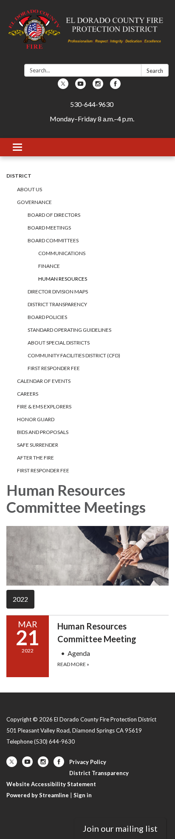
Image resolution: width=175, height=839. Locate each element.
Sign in (82, 795)
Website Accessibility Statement (51, 784)
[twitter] (63, 86)
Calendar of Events (44, 381)
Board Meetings (49, 227)
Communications (61, 253)
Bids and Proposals (42, 432)
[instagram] (98, 86)
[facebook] (115, 86)
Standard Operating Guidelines (69, 330)
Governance (34, 202)
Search (155, 70)
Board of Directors (54, 215)
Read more (73, 664)
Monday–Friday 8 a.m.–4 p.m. (92, 119)
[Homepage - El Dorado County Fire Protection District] (87, 33)
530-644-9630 (91, 104)
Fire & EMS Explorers (44, 406)
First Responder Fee (54, 368)
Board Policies (47, 317)
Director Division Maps (58, 291)
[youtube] (80, 86)
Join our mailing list (120, 828)
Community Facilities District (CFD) (74, 355)
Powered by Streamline (37, 795)
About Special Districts (59, 342)
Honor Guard (35, 419)
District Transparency (57, 304)
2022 (20, 599)
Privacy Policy (87, 762)
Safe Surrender (37, 445)
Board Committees (53, 240)
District (18, 175)
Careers (27, 394)
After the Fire (35, 457)
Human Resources (62, 279)
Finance (49, 266)
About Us (29, 189)
